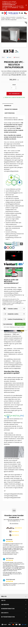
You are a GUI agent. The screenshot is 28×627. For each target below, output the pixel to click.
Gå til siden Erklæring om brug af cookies (14, 327)
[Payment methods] (14, 624)
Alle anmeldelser (14, 523)
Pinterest (17, 57)
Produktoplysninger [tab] (11, 109)
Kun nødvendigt (8, 324)
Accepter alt (20, 324)
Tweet (9, 57)
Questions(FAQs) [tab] (10, 113)
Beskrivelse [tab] (7, 105)
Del (3, 57)
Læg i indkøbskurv (14, 93)
